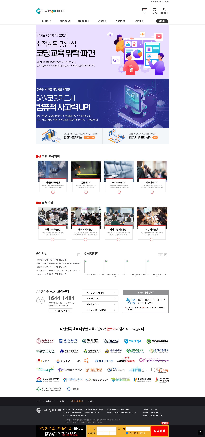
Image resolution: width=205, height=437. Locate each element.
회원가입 (159, 1)
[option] (94, 269)
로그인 (153, 1)
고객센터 (166, 1)
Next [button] (161, 254)
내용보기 (142, 433)
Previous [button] (159, 254)
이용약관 (63, 401)
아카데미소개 (50, 401)
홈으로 (38, 401)
